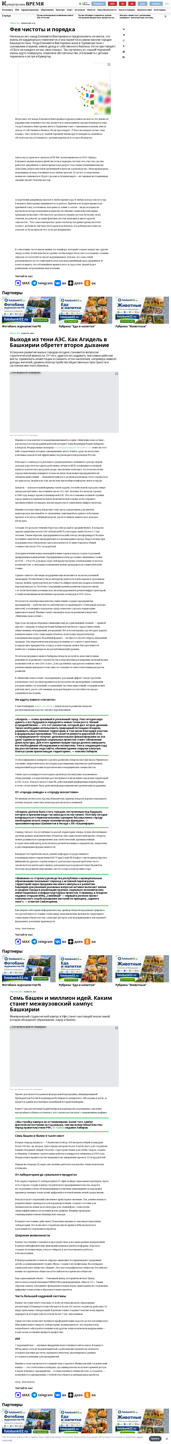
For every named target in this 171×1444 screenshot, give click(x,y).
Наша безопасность (107, 10)
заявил (60, 1127)
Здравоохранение (30, 10)
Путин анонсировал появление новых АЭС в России (55, 16)
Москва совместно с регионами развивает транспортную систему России (136, 16)
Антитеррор (160, 10)
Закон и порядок (127, 10)
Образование (47, 10)
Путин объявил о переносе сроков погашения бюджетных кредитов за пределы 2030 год (96, 16)
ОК (132, 3)
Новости (91, 10)
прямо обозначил (44, 706)
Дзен (142, 3)
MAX (112, 3)
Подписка (98, 3)
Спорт (70, 10)
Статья (6, 15)
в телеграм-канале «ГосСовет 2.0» (73, 447)
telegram (156, 3)
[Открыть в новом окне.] (22, 283)
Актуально (80, 10)
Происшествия (144, 10)
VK (122, 3)
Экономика (7, 10)
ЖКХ (17, 10)
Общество (15, 23)
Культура (60, 10)
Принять (155, 1438)
